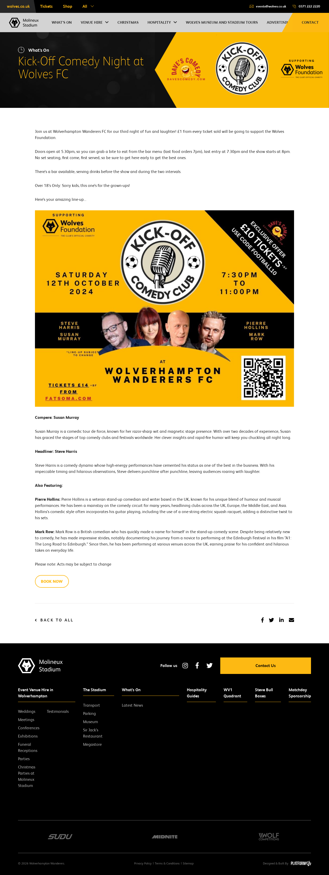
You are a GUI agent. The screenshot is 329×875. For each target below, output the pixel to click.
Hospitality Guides (197, 692)
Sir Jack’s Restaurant (93, 733)
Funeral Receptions (27, 747)
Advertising (279, 22)
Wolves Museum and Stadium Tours (222, 22)
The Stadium (94, 689)
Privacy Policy (143, 863)
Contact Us (265, 665)
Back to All (57, 620)
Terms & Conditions (167, 863)
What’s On (131, 689)
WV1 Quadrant (232, 692)
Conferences (28, 727)
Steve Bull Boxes (264, 692)
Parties (24, 758)
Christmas (128, 22)
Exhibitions (28, 736)
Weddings (26, 711)
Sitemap (188, 863)
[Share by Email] (291, 620)
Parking (89, 713)
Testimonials (58, 711)
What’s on (62, 22)
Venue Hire (92, 22)
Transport (91, 705)
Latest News (132, 705)
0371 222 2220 (309, 6)
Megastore (92, 744)
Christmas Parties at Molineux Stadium (26, 776)
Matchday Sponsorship (300, 692)
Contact (310, 22)
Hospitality (159, 22)
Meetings (26, 719)
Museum (90, 721)
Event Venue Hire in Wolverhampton (35, 692)
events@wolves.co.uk (271, 6)
